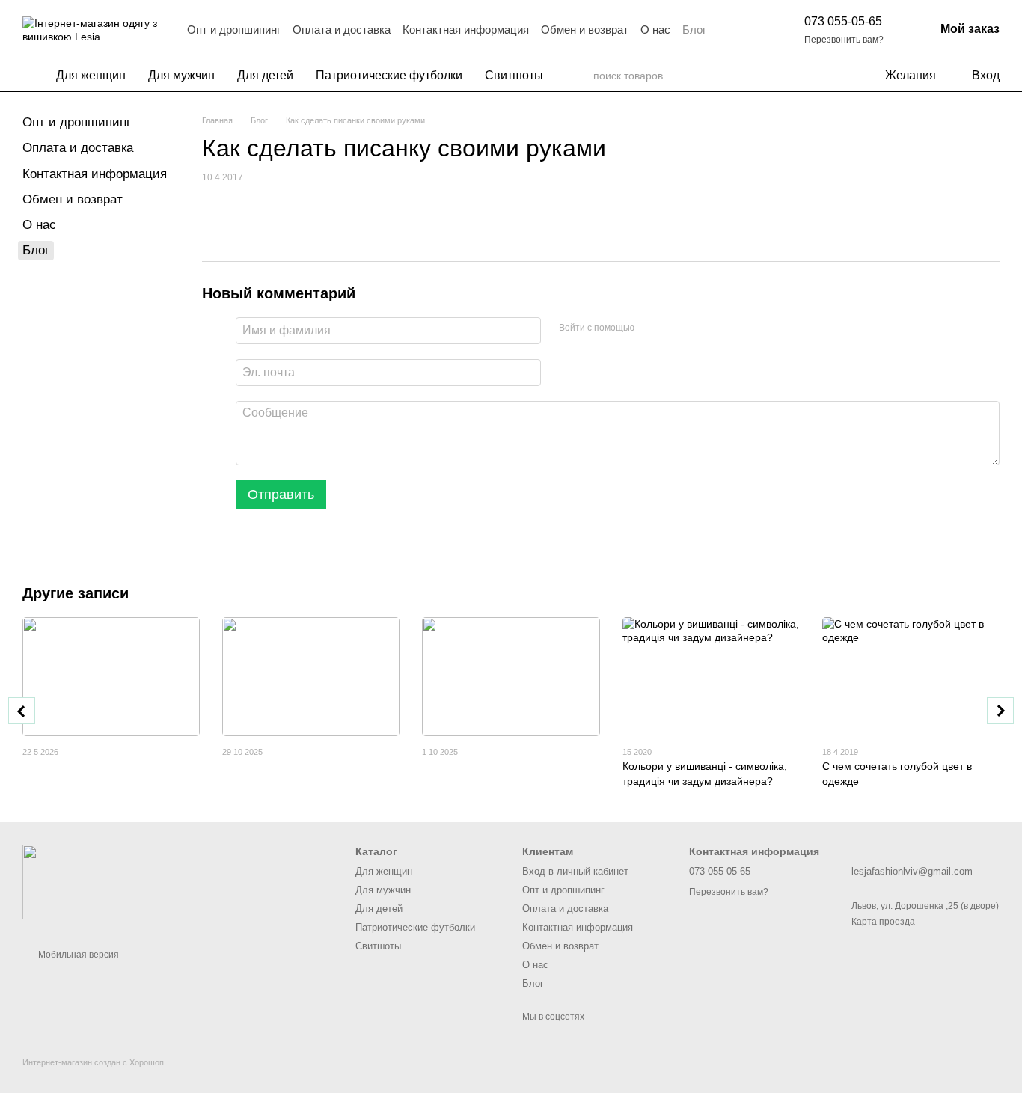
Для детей (265, 75)
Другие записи (75, 593)
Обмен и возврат (584, 29)
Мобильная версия (77, 954)
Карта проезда (883, 921)
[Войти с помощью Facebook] (651, 328)
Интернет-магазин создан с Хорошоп (93, 1062)
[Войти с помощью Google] (675, 328)
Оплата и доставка (342, 29)
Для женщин (91, 75)
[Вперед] (1000, 710)
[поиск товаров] (581, 76)
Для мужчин (181, 75)
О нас (655, 29)
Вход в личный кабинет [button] (575, 871)
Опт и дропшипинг (234, 29)
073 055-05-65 (843, 21)
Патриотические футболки (389, 75)
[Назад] (21, 710)
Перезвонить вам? (844, 39)
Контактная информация (466, 29)
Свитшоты (514, 75)
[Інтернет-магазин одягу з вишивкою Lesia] (59, 881)
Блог (694, 29)
